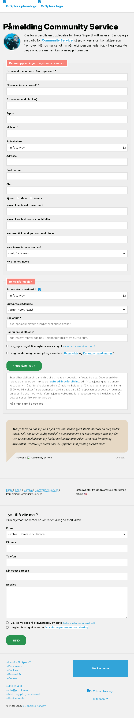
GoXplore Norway (35, 705)
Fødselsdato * (15, 141)
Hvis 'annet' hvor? (17, 261)
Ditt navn (11, 542)
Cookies (13, 670)
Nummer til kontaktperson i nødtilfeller (30, 233)
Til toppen (99, 698)
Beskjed (11, 584)
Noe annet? (13, 317)
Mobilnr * (12, 127)
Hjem (9, 489)
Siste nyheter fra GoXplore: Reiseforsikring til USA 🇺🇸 (101, 491)
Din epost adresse (17, 570)
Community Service (57, 40)
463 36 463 (15, 686)
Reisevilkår (71, 353)
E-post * (11, 113)
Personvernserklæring (97, 353)
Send (16, 640)
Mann (24, 198)
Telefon (11, 556)
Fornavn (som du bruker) (21, 99)
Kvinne (38, 198)
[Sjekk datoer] (39, 289)
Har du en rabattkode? (20, 331)
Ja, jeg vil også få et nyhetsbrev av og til (53, 346)
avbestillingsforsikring (64, 381)
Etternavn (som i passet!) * (22, 85)
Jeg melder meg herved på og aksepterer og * (62, 353)
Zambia (28, 489)
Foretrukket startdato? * (21, 289)
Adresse (11, 155)
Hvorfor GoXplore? (19, 662)
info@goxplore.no (18, 690)
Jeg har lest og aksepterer (49, 627)
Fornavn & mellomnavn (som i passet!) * (31, 71)
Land (18, 489)
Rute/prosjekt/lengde (19, 303)
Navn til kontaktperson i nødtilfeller (28, 219)
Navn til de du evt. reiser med (24, 205)
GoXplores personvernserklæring (66, 627)
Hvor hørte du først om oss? (24, 247)
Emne (9, 528)
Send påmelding (24, 366)
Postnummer (14, 170)
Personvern (15, 666)
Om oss (13, 678)
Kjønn (10, 198)
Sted (9, 184)
